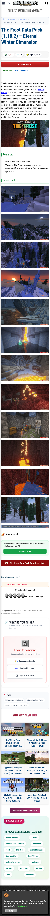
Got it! (11, 911)
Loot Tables (33, 856)
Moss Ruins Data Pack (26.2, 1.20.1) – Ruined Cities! (37, 798)
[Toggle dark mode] (9, 3)
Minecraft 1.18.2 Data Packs (16, 705)
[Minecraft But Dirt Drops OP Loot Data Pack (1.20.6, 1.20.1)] (37, 729)
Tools (8, 875)
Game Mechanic (36, 850)
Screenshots (21, 70)
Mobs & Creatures (13, 862)
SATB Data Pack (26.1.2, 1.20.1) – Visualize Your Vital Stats (13, 743)
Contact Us (6, 890)
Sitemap (45, 890)
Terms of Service (20, 890)
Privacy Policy (34, 890)
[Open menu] (3, 3)
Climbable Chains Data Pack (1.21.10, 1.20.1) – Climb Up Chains (13, 798)
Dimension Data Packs (14, 700)
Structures (24, 868)
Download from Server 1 (18, 584)
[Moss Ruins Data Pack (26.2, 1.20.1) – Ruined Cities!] (37, 785)
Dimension (37, 844)
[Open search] (47, 3)
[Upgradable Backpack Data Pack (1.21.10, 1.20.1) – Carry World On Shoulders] (13, 757)
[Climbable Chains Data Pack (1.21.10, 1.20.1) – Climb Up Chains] (13, 785)
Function (19, 850)
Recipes (9, 868)
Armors (34, 837)
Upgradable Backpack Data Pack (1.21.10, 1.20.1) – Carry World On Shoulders (13, 770)
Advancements (12, 837)
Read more (22, 906)
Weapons (30, 875)
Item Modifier (11, 856)
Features (7, 70)
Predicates (35, 862)
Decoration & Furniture (15, 844)
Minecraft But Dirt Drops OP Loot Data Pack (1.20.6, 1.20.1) (37, 743)
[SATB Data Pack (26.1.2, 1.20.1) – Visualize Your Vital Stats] (13, 729)
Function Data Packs (35, 700)
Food (8, 850)
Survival (39, 868)
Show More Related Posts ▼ (25, 810)
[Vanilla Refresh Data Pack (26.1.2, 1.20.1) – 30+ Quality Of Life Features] (37, 757)
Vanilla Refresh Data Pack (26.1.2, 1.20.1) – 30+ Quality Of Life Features (37, 770)
